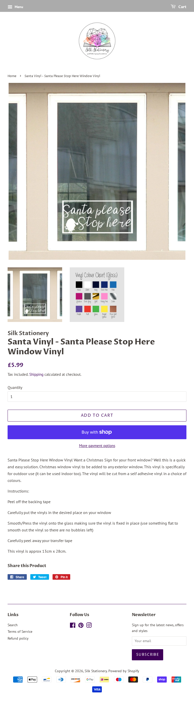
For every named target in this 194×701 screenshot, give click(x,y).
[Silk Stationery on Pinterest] (81, 626)
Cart (182, 7)
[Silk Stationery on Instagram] (89, 626)
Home (12, 76)
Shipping (36, 374)
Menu (18, 7)
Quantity (15, 387)
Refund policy (18, 638)
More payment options (97, 445)
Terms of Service (20, 631)
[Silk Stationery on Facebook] (73, 626)
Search (13, 625)
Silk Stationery (96, 671)
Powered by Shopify (123, 671)
